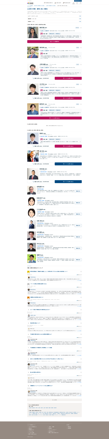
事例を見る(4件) (52, 139)
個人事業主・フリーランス (38, 414)
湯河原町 (55, 407)
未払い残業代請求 (45, 413)
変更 (80, 16)
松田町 (42, 407)
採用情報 (69, 428)
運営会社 (69, 426)
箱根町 (50, 407)
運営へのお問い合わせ (32, 434)
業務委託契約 (64, 414)
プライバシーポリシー (52, 429)
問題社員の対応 (67, 413)
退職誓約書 (75, 413)
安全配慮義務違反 (56, 412)
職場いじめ (37, 413)
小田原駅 (51, 136)
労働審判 (72, 413)
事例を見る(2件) (52, 33)
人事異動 (33, 413)
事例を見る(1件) (52, 70)
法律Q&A (30, 428)
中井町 (36, 407)
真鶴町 (52, 407)
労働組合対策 (63, 413)
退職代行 (58, 413)
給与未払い (50, 413)
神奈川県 (42, 136)
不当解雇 (30, 412)
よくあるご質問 (31, 432)
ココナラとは (30, 431)
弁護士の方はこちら (78, 0)
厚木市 (45, 171)
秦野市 (42, 189)
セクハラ (78, 412)
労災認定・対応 (41, 412)
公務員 (50, 414)
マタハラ (30, 413)
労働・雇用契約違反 (50, 412)
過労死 (45, 412)
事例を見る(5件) (52, 90)
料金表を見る (58, 33)
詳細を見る (78, 191)
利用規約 (50, 428)
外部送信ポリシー (52, 431)
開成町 (47, 407)
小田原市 (45, 136)
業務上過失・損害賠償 (72, 412)
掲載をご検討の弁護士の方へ (54, 432)
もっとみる (54, 399)
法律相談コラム (31, 429)
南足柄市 (33, 407)
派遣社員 (53, 414)
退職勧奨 (33, 412)
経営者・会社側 (31, 414)
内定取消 (36, 412)
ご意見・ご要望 (51, 426)
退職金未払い (55, 413)
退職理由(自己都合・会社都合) (64, 412)
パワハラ (40, 413)
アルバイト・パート (58, 414)
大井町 (39, 407)
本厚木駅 (50, 171)
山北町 (42, 30)
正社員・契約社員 (45, 414)
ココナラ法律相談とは (32, 426)
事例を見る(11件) (52, 110)
